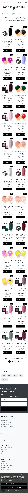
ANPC (3, 451)
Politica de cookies (16, 477)
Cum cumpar (5, 434)
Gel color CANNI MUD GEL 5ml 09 (7, 152)
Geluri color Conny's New (20, 43)
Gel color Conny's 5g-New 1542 (20, 124)
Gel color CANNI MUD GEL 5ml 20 (21, 317)
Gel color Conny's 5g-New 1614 (20, 96)
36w (4, 375)
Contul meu (4, 461)
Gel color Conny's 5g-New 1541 (20, 152)
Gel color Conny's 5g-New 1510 (20, 207)
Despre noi (4, 420)
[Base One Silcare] (6, 2)
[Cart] (26, 2)
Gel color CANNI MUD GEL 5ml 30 (7, 124)
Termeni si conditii (6, 422)
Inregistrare (4, 463)
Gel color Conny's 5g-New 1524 (7, 207)
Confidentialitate (6, 424)
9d (20, 375)
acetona (5, 379)
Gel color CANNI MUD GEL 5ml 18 (21, 289)
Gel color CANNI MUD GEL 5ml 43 (7, 344)
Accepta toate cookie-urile (14, 484)
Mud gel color (7, 42)
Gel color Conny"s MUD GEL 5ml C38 (7, 40)
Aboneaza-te (14, 409)
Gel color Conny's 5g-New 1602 (20, 261)
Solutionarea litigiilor (7, 453)
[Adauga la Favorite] (11, 36)
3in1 (9, 375)
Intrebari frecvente (7, 447)
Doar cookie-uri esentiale (14, 487)
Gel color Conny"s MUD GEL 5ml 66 (7, 180)
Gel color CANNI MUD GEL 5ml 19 (21, 344)
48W (15, 375)
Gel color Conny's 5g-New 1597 (7, 261)
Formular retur (5, 418)
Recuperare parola (6, 465)
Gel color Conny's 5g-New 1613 (20, 40)
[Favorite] (23, 2)
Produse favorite (6, 469)
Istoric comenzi (6, 467)
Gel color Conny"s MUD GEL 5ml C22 (21, 235)
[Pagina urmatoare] (25, 361)
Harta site (4, 449)
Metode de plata (6, 438)
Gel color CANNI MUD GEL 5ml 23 (7, 96)
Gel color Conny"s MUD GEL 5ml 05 (20, 68)
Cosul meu (4, 436)
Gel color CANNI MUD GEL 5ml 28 (7, 317)
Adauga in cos (7, 50)
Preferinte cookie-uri (14, 490)
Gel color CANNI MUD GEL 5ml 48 (7, 235)
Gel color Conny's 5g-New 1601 (7, 289)
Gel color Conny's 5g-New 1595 (7, 68)
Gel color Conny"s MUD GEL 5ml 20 (20, 180)
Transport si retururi (7, 440)
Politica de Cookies (7, 426)
